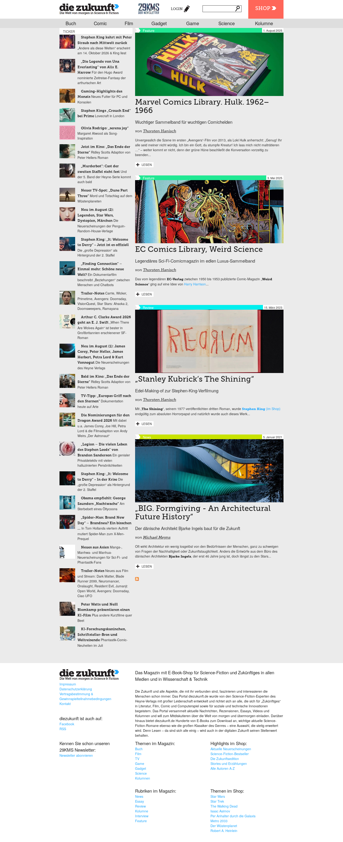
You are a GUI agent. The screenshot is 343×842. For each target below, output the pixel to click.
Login (177, 9)
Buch (71, 23)
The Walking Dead (224, 806)
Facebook (67, 724)
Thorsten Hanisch (159, 131)
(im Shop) (261, 408)
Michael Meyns (157, 538)
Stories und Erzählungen (228, 763)
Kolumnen (142, 778)
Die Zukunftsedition (224, 758)
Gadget (159, 23)
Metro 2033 (219, 820)
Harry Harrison (195, 284)
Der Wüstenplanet (223, 825)
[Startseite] (89, 8)
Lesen (147, 164)
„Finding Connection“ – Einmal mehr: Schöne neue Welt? (100, 269)
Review (140, 806)
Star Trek (217, 801)
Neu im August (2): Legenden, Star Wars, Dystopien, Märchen (95, 215)
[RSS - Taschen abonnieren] (137, 579)
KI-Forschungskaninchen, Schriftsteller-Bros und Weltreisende (101, 634)
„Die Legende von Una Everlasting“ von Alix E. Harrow (98, 67)
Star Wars (217, 796)
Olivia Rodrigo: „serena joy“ (105, 128)
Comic (100, 23)
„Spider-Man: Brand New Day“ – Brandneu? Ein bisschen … (104, 523)
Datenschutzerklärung (76, 689)
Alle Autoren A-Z (222, 768)
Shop (262, 8)
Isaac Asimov (220, 811)
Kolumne (264, 23)
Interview (141, 816)
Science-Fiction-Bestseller (229, 753)
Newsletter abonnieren (76, 755)
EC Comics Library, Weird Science (199, 250)
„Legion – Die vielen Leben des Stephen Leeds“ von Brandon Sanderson (102, 450)
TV (137, 758)
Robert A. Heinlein (223, 830)
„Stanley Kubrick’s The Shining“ (194, 379)
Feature (141, 820)
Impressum (68, 684)
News (139, 796)
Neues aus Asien (95, 547)
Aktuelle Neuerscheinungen (230, 748)
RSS (63, 728)
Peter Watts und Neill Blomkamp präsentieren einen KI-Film (103, 610)
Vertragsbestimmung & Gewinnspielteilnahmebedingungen (85, 696)
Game (192, 23)
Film (129, 23)
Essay (139, 801)
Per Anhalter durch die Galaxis (233, 816)
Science (226, 23)
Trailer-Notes (92, 293)
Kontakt (65, 703)
